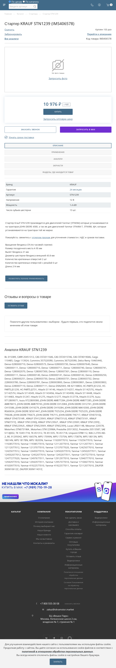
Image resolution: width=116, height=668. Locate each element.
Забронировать (13, 34)
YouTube (61, 638)
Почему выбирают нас (44, 526)
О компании (44, 517)
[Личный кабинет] (99, 5)
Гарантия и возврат (73, 533)
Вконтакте (46, 638)
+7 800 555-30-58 (49, 603)
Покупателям (73, 511)
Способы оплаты (73, 529)
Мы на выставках (44, 538)
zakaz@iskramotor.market (60, 609)
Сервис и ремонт (73, 537)
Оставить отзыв (73, 556)
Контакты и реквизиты (44, 543)
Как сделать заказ (73, 517)
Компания (43, 511)
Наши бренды (44, 530)
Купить (58, 111)
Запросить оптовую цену (58, 119)
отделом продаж (41, 237)
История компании (44, 522)
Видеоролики (73, 560)
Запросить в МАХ (85, 129)
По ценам (16, 2)
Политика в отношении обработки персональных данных (73, 575)
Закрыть (58, 661)
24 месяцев (76, 189)
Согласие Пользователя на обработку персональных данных (73, 585)
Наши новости (44, 534)
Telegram (54, 638)
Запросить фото (58, 78)
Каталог (16, 511)
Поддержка (101, 511)
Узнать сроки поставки (21, 137)
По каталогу (32, 2)
